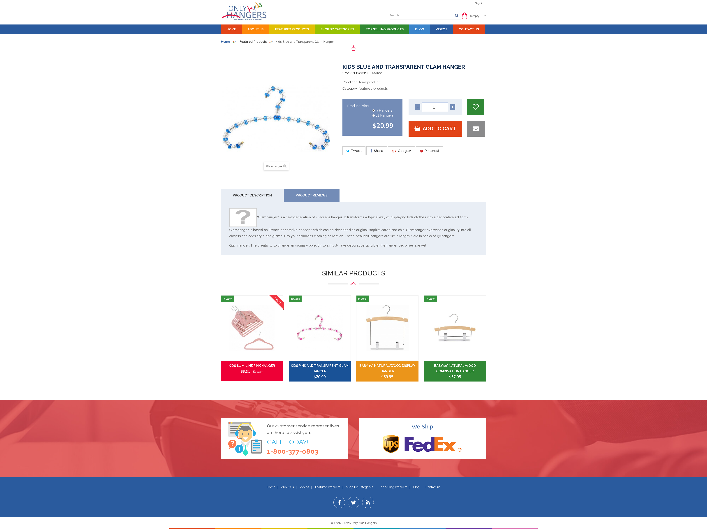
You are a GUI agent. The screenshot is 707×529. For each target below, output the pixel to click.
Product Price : (359, 106)
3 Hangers (384, 110)
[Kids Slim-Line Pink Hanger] (252, 328)
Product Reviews (312, 195)
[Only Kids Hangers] (244, 11)
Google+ (404, 151)
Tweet (356, 151)
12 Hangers (385, 115)
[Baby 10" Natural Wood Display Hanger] (387, 328)
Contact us (432, 487)
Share (378, 151)
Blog (419, 29)
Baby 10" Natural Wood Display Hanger (387, 368)
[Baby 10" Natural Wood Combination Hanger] (455, 328)
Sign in (479, 3)
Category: (350, 88)
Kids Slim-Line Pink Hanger (252, 366)
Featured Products (292, 29)
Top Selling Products (385, 29)
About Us (255, 29)
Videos (441, 29)
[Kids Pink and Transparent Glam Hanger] (320, 328)
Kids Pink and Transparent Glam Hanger (320, 368)
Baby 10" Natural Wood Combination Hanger (455, 368)
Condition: (350, 82)
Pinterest (431, 151)
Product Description (252, 195)
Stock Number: (354, 73)
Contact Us (469, 29)
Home (231, 29)
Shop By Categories (337, 29)
